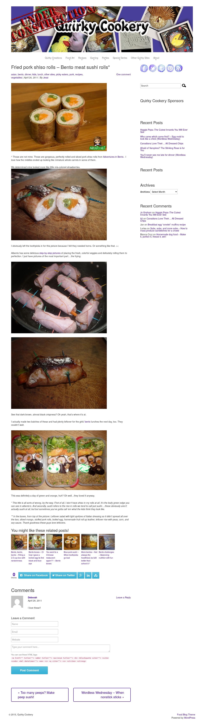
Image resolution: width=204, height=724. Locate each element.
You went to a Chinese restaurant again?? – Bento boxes (53, 558)
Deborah (32, 597)
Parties (105, 58)
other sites (49, 74)
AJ (141, 218)
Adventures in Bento (113, 156)
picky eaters (62, 74)
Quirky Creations (53, 58)
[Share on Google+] (80, 575)
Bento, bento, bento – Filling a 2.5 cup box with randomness (18, 556)
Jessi (45, 77)
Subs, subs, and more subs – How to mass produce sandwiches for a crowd (163, 229)
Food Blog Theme (186, 714)
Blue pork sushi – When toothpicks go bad (71, 555)
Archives (145, 191)
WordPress (189, 717)
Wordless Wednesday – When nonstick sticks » (102, 694)
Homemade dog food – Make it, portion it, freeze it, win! (163, 235)
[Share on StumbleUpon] (95, 575)
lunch (40, 74)
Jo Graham (146, 212)
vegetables (16, 77)
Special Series (120, 58)
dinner (28, 74)
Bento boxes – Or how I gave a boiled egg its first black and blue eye (36, 558)
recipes (79, 74)
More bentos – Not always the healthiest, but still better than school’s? (89, 558)
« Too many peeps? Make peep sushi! (36, 694)
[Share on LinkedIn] (88, 575)
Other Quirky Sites (140, 58)
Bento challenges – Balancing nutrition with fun (106, 555)
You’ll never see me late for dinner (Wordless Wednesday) (163, 156)
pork (71, 74)
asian (14, 74)
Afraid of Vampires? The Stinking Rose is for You (162, 149)
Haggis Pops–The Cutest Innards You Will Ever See (164, 130)
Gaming (94, 58)
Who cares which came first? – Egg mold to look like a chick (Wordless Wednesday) (162, 137)
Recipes (82, 58)
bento (21, 74)
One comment (123, 74)
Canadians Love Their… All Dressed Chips (161, 143)
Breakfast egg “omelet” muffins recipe (167, 224)
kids (34, 74)
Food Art (70, 58)
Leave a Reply (123, 597)
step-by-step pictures (50, 253)
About (156, 58)
